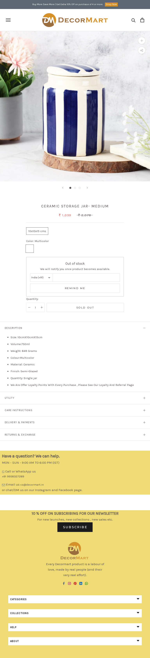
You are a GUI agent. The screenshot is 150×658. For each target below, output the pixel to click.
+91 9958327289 (13, 476)
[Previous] (62, 188)
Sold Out (85, 307)
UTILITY (9, 397)
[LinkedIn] (80, 583)
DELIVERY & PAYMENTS (20, 422)
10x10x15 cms (37, 231)
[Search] (133, 20)
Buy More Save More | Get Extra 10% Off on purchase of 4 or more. (67, 4)
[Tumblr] (86, 583)
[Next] (87, 188)
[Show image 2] (75, 188)
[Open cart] (142, 20)
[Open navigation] (8, 20)
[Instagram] (69, 583)
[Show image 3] (80, 188)
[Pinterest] (75, 583)
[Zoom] (141, 40)
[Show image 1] (70, 188)
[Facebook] (63, 583)
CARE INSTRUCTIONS (18, 410)
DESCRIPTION (13, 327)
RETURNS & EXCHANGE (20, 434)
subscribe (75, 527)
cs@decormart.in (32, 484)
